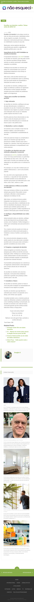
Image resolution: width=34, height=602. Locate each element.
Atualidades (16, 586)
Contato (9, 592)
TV (23, 589)
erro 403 (21, 56)
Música (19, 589)
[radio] (13, 315)
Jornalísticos (26, 582)
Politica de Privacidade (20, 592)
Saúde (18, 582)
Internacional (11, 582)
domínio (14, 155)
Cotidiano (7, 589)
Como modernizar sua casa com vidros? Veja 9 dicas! (17, 475)
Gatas (13, 589)
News (16, 579)
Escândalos (28, 589)
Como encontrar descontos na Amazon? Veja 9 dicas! (17, 546)
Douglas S (17, 352)
